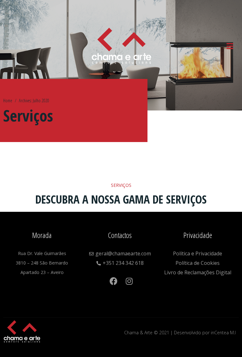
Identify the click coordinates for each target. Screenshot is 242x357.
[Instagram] (121, 293)
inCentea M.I (223, 333)
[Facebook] (114, 278)
